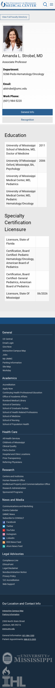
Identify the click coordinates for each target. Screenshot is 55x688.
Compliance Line (10, 560)
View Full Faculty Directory (14, 17)
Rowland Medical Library (14, 400)
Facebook (10, 522)
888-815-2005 (30, 639)
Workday (7, 370)
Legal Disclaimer (10, 568)
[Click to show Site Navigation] (51, 4)
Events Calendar (10, 510)
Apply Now (8, 389)
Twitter (9, 526)
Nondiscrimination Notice (15, 572)
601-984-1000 (28, 635)
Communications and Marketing (18, 506)
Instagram (10, 534)
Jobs (5, 355)
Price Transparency (12, 458)
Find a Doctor (9, 450)
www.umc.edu (8, 629)
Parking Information (12, 363)
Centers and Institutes (13, 476)
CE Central (8, 339)
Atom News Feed (13, 546)
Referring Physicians (12, 462)
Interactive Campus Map (14, 351)
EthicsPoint (8, 564)
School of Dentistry (11, 404)
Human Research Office (14, 480)
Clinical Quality (9, 446)
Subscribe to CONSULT (13, 518)
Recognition (27, 119)
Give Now (7, 347)
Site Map (7, 367)
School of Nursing (11, 420)
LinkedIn (10, 538)
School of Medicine (11, 416)
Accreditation (9, 385)
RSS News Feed (13, 542)
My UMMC (7, 359)
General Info (27, 112)
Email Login (8, 343)
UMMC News (9, 514)
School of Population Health (16, 424)
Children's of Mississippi (14, 442)
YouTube (10, 530)
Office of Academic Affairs (15, 397)
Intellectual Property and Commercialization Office (26, 484)
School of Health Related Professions (20, 412)
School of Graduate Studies (15, 408)
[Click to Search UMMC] (45, 4)
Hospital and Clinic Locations (16, 454)
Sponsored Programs (13, 492)
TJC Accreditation (11, 580)
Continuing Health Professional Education (22, 393)
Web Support (9, 584)
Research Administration (14, 488)
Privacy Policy (9, 576)
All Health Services (11, 438)
